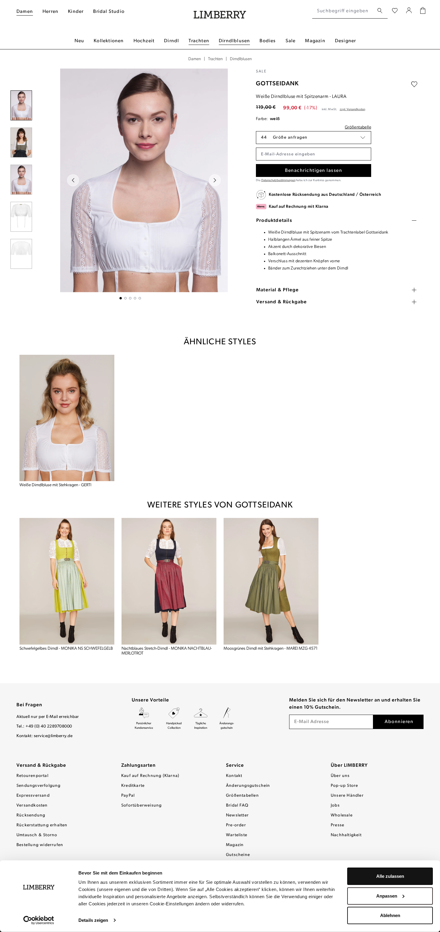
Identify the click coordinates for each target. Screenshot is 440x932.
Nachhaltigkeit (346, 835)
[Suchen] (380, 10)
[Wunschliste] (395, 11)
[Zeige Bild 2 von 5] (125, 298)
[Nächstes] (215, 180)
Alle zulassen (390, 876)
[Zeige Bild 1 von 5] (120, 298)
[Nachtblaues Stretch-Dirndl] (169, 581)
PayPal (128, 795)
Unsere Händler (347, 795)
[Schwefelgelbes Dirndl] (66, 581)
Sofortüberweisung (141, 805)
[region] (130, 184)
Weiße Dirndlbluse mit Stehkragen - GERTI (55, 485)
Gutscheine (238, 855)
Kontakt (234, 776)
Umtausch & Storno (36, 835)
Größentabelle (358, 127)
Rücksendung (30, 815)
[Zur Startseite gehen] (220, 11)
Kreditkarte (133, 786)
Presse (337, 825)
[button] (313, 137)
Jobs (335, 805)
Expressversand (33, 795)
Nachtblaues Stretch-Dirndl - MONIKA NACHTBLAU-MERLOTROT (167, 651)
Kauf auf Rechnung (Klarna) (150, 776)
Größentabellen (242, 795)
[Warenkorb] (423, 11)
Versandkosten (32, 805)
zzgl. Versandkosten (352, 109)
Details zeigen (93, 920)
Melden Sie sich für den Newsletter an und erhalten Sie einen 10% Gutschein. (355, 704)
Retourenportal (32, 776)
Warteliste (236, 835)
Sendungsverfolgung (38, 786)
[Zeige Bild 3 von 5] (130, 298)
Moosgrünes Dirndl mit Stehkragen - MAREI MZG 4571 (271, 648)
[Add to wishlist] (414, 84)
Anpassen (386, 895)
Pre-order (236, 825)
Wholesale (342, 815)
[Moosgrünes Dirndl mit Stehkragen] (271, 581)
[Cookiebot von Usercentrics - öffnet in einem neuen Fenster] (39, 920)
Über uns (340, 776)
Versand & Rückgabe (41, 765)
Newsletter (237, 815)
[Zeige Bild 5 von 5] (140, 298)
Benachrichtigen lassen (313, 170)
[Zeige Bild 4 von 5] (135, 298)
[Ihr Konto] (409, 11)
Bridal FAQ (237, 805)
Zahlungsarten (138, 765)
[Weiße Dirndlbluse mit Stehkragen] (66, 418)
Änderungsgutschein (248, 786)
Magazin (235, 845)
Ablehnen (390, 915)
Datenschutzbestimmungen (278, 180)
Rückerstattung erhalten (42, 825)
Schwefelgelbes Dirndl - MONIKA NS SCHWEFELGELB (66, 648)
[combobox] (343, 11)
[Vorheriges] (73, 180)
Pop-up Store (344, 786)
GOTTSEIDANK (277, 84)
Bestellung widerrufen (39, 845)
